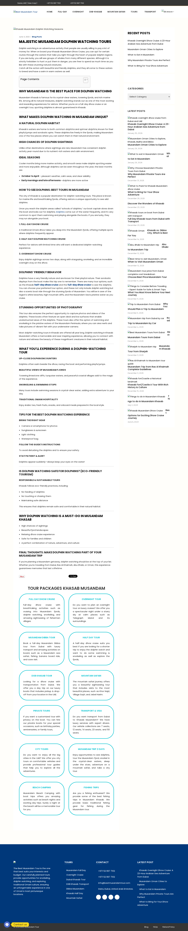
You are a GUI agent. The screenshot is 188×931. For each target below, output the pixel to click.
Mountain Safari (116, 11)
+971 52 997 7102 (54, 3)
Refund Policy (169, 927)
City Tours (41, 749)
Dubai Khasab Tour (75, 879)
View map (32, 3)
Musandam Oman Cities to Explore (145, 49)
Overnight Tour (91, 599)
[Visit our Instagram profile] (117, 897)
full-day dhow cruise (79, 284)
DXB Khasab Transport (77, 884)
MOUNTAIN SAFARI (91, 675)
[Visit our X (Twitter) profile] (104, 897)
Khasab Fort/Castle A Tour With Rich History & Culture (148, 386)
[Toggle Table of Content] (84, 80)
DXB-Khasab (95, 11)
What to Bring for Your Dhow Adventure (148, 65)
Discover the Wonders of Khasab (146, 203)
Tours (134, 11)
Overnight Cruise (74, 874)
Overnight (78, 11)
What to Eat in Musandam (141, 54)
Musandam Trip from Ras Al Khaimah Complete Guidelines (148, 368)
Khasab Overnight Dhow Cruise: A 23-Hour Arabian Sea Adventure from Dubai (149, 42)
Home (49, 11)
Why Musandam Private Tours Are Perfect (149, 60)
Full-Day (62, 11)
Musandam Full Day (76, 870)
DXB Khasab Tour (42, 675)
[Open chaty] (7, 924)
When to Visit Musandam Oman (145, 261)
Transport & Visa (91, 710)
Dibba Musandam (75, 888)
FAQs (155, 927)
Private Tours (41, 710)
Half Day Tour (91, 637)
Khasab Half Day (74, 893)
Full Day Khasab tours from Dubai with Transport (149, 220)
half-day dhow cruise (46, 284)
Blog (146, 927)
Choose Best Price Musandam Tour (147, 277)
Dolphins (60, 211)
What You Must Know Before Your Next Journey (149, 294)
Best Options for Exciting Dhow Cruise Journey (149, 414)
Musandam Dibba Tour (41, 637)
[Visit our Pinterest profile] (110, 897)
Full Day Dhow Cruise (42, 599)
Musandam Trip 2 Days (91, 749)
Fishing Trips (91, 787)
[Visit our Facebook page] (98, 897)
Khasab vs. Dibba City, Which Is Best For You (148, 233)
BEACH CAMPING (42, 787)
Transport (150, 11)
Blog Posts (37, 37)
